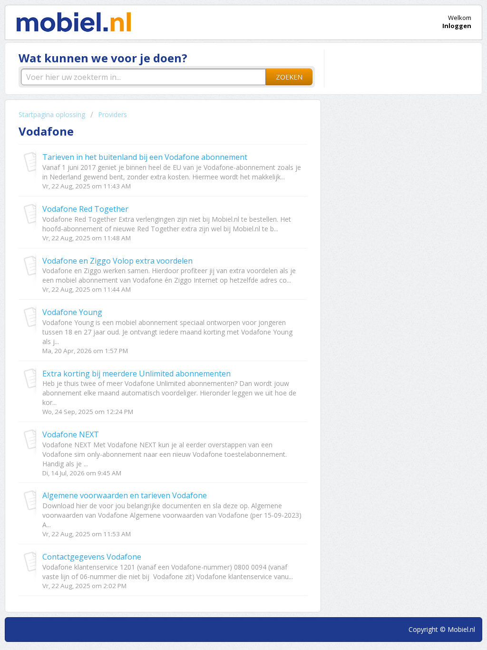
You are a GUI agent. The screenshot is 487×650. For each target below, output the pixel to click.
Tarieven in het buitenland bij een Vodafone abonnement (144, 157)
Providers (112, 114)
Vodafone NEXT (70, 434)
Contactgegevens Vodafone (91, 557)
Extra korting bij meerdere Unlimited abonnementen (136, 373)
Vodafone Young (72, 312)
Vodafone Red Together (85, 209)
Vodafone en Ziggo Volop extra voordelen (117, 261)
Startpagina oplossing (53, 114)
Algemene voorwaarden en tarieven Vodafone (124, 495)
